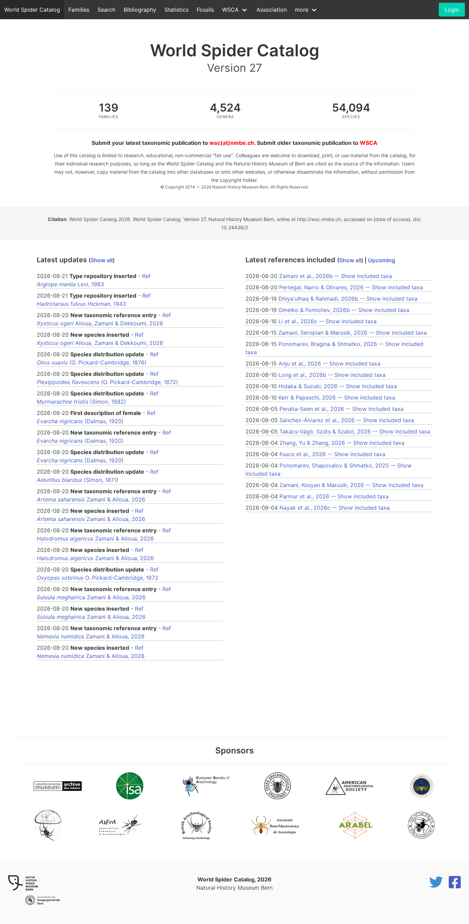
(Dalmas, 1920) (80, 421)
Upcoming (381, 260)
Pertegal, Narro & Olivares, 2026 (321, 287)
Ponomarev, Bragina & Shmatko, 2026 (327, 343)
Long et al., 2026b (302, 374)
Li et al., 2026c (297, 321)
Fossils (205, 9)
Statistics (176, 9)
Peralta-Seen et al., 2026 (311, 408)
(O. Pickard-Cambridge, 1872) (107, 382)
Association (271, 9)
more (301, 9)
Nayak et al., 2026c (304, 507)
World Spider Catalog (32, 9)
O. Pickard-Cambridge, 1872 (97, 577)
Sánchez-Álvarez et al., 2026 (317, 420)
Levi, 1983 (70, 284)
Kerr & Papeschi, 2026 (307, 397)
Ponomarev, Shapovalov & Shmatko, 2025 (334, 465)
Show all (102, 260)
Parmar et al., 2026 (304, 496)
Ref (146, 276)
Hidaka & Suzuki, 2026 (308, 386)
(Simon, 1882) (81, 401)
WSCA (230, 9)
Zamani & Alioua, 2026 (91, 499)
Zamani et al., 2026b (306, 276)
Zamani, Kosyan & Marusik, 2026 (321, 485)
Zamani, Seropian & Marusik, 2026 (322, 332)
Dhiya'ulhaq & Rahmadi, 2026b (318, 298)
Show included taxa (366, 276)
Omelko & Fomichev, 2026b (314, 310)
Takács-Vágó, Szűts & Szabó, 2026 (325, 431)
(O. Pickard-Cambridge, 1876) (92, 362)
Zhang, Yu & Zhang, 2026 (312, 442)
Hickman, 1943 (81, 303)
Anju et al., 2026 (299, 363)
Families (78, 9)
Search (106, 9)
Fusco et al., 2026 (302, 454)
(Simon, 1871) (77, 479)
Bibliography (140, 9)
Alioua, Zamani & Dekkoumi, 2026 (100, 323)
